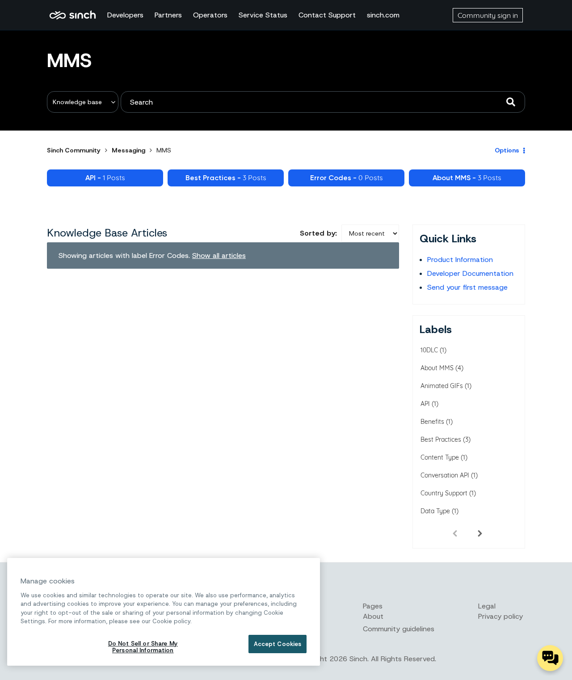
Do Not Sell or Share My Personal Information (143, 647)
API (425, 404)
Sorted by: (318, 233)
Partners (168, 15)
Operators (210, 15)
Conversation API (445, 475)
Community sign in (488, 15)
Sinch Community (72, 15)
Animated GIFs (442, 386)
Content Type (440, 457)
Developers (125, 15)
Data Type (435, 511)
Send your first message (467, 287)
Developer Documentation (470, 273)
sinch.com (383, 15)
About (373, 616)
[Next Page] (480, 533)
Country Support (444, 493)
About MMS (437, 368)
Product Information (460, 259)
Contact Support (327, 15)
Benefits (432, 422)
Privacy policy (500, 616)
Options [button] (507, 150)
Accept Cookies (278, 644)
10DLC (429, 350)
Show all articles (219, 255)
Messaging (128, 150)
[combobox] (323, 102)
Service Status (263, 15)
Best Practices (441, 439)
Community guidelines (398, 629)
